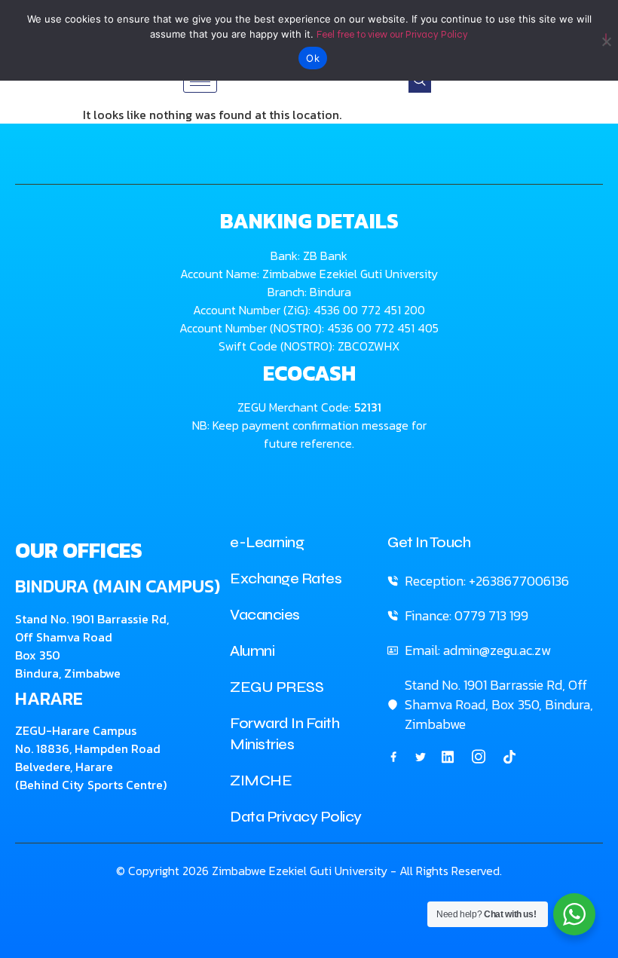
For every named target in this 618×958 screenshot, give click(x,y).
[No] (606, 38)
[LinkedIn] (448, 756)
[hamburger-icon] (200, 82)
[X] (421, 756)
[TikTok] (509, 756)
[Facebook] (393, 756)
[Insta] (478, 757)
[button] (419, 81)
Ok (313, 58)
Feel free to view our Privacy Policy (392, 35)
